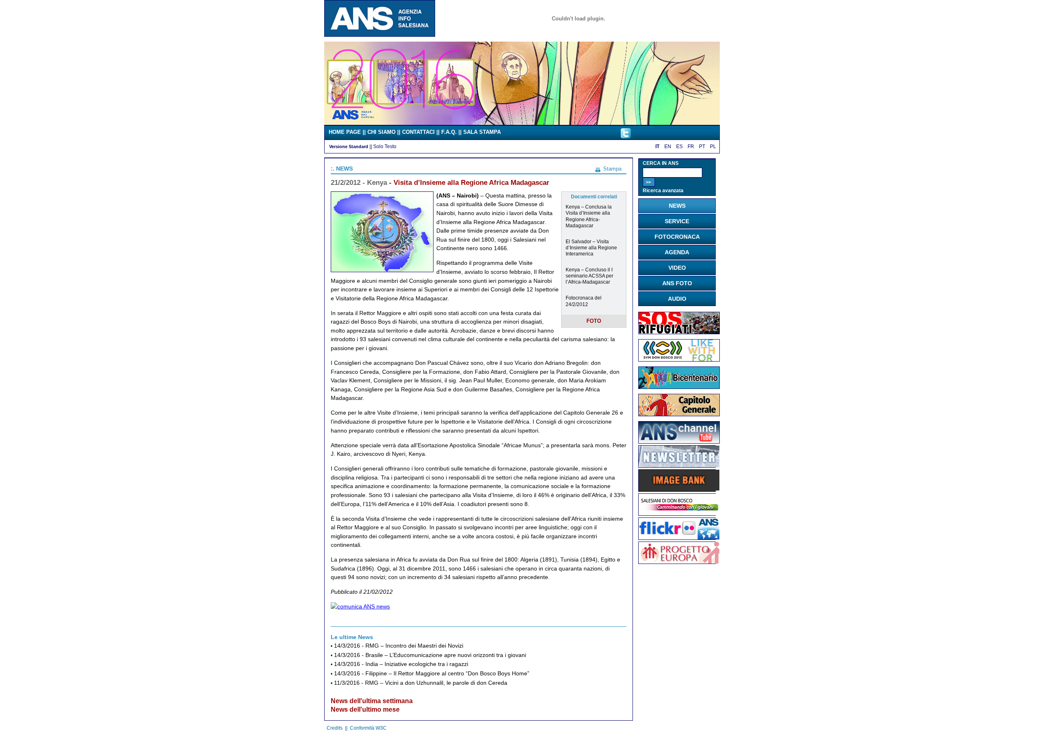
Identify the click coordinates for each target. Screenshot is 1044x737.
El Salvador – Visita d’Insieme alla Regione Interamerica (591, 247)
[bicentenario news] (679, 359)
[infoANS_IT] (626, 136)
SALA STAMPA (482, 132)
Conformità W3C (368, 728)
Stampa (612, 169)
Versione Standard (348, 146)
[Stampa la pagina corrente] (598, 168)
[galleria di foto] (679, 537)
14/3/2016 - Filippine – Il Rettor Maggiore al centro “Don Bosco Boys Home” (431, 673)
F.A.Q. (449, 132)
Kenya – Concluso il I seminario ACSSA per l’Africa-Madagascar (589, 275)
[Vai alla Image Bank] (679, 489)
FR (691, 146)
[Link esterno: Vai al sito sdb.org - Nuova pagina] (679, 513)
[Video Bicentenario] (522, 123)
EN (667, 146)
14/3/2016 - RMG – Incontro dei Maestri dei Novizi (398, 646)
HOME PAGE (345, 132)
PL (713, 146)
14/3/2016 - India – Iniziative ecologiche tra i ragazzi (401, 664)
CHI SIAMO (381, 132)
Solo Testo (384, 146)
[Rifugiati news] (679, 332)
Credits (335, 728)
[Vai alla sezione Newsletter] (679, 465)
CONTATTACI (418, 132)
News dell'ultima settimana (372, 700)
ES (679, 146)
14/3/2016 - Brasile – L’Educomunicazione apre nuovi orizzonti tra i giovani (430, 655)
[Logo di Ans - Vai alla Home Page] (379, 34)
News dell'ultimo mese (365, 709)
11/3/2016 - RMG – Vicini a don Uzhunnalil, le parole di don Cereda (420, 683)
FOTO (593, 321)
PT (702, 146)
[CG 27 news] (679, 414)
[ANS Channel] (679, 441)
